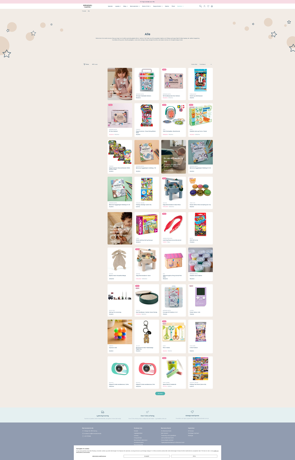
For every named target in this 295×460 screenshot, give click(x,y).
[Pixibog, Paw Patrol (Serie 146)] (200, 368)
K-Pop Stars (192, 345)
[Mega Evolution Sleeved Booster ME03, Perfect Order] (120, 152)
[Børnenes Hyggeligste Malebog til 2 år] (120, 189)
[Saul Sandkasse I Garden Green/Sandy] (146, 296)
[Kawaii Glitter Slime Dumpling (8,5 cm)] (200, 189)
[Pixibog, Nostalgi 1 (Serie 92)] (146, 189)
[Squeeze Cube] (120, 332)
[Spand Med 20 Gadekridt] (173, 368)
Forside (84, 11)
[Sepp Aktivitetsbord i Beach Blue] (173, 189)
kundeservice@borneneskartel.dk (92, 433)
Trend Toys (192, 202)
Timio (164, 129)
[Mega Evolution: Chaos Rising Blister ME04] (146, 115)
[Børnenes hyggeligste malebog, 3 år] (146, 152)
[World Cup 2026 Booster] (200, 80)
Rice (164, 273)
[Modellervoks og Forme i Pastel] (200, 115)
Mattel (191, 238)
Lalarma (192, 310)
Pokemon (138, 129)
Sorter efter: (194, 64)
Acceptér (146, 456)
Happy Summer (166, 382)
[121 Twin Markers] (120, 115)
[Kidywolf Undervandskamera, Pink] (146, 368)
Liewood (165, 202)
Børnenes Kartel (140, 94)
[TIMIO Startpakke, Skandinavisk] (173, 115)
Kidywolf (111, 382)
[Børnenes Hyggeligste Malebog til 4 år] (200, 152)
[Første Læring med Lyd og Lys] (146, 224)
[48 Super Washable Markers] (146, 80)
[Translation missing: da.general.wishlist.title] (208, 6)
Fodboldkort (193, 94)
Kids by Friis (112, 310)
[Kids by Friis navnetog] (120, 296)
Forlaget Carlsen (140, 202)
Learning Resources (167, 238)
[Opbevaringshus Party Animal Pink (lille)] (173, 260)
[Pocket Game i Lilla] (200, 296)
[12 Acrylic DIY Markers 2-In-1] (173, 296)
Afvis (194, 456)
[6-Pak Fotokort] (200, 332)
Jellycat (111, 273)
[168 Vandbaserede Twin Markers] (173, 80)
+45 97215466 (87, 436)
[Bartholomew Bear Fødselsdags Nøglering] (146, 332)
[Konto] (204, 6)
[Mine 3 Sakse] (173, 332)
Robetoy (111, 345)
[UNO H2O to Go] (200, 224)
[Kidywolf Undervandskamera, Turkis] (120, 368)
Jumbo (137, 238)
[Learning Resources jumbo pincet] (173, 224)
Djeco (191, 129)
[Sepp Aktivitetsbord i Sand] (146, 260)
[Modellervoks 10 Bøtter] (200, 260)
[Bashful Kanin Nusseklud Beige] (120, 260)
